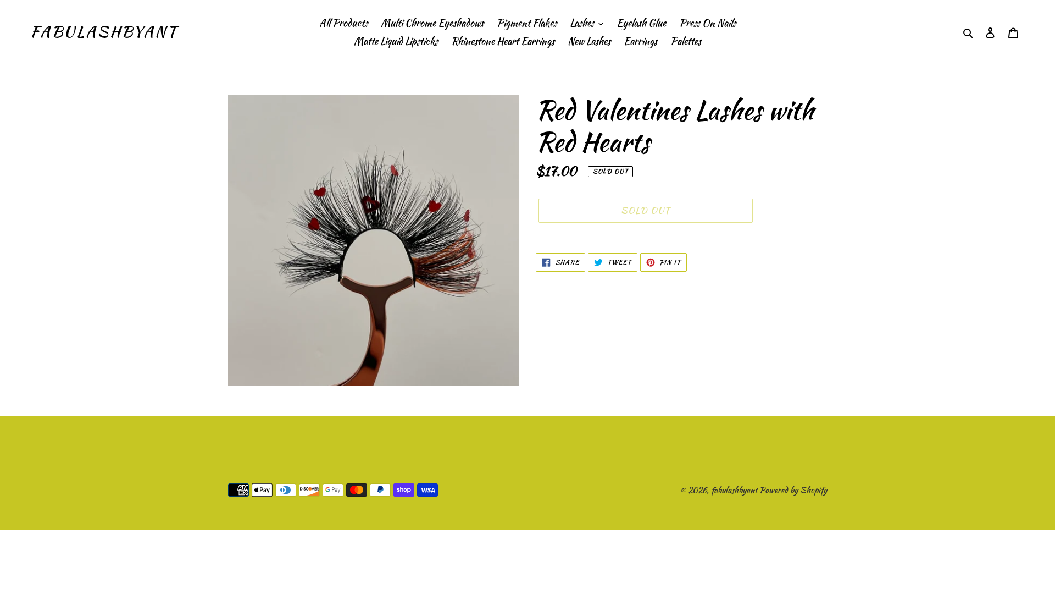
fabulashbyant (103, 32)
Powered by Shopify (793, 490)
